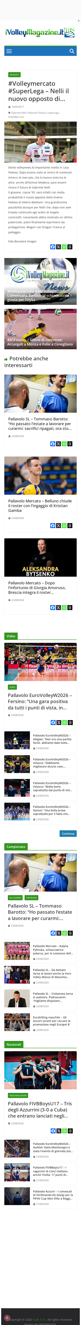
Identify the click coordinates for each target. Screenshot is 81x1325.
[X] (58, 246)
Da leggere (15, 897)
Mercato (14, 74)
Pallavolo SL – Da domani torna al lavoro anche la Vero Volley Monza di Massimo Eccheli (52, 973)
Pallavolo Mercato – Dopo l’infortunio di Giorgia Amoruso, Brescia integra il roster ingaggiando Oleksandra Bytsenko (39, 590)
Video (12, 687)
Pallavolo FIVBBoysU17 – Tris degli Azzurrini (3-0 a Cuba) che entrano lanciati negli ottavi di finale (40, 1109)
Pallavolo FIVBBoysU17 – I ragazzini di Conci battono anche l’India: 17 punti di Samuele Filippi (50, 1171)
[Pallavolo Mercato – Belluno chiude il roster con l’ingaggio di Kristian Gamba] (40, 459)
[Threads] (69, 246)
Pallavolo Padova (37, 112)
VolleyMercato (16, 117)
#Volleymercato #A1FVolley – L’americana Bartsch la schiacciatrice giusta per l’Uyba (38, 295)
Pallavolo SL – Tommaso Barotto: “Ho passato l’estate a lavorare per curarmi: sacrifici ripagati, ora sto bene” (39, 426)
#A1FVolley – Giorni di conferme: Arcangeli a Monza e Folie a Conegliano (40, 342)
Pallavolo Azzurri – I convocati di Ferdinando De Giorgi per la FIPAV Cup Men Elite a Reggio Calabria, (53, 1195)
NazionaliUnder (18, 1095)
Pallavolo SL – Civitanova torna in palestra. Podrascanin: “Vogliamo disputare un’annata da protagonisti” (53, 997)
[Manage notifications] (7, 1318)
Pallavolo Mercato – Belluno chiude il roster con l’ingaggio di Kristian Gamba (40, 505)
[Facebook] (52, 246)
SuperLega (53, 112)
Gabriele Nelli (18, 112)
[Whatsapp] (64, 246)
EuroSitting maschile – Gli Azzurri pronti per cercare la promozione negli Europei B (51, 1021)
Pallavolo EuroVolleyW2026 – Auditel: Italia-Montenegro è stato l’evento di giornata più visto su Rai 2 (52, 1147)
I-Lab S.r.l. (39, 1319)
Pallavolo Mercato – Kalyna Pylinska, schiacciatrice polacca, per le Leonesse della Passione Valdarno (53, 949)
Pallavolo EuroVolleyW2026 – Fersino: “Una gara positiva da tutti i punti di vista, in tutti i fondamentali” (40, 701)
